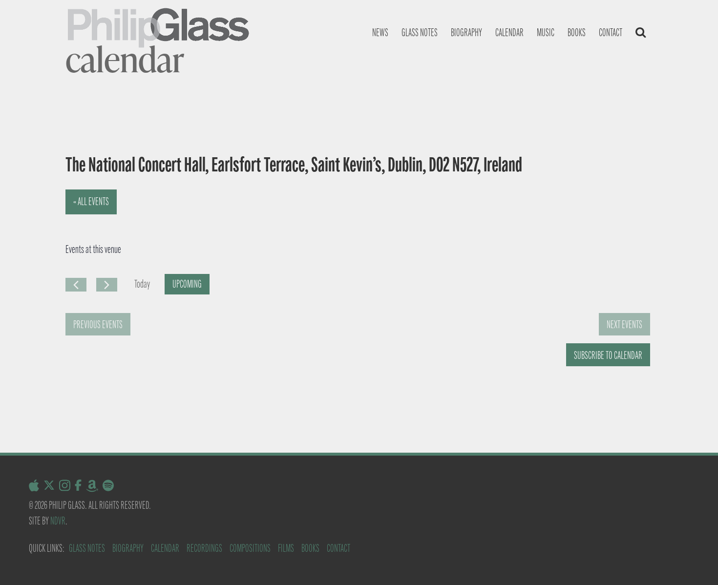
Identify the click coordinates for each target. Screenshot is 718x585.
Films (286, 548)
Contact (610, 32)
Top (694, 561)
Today (142, 284)
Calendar (509, 32)
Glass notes (419, 32)
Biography (466, 32)
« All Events (91, 201)
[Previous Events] (75, 285)
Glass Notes (87, 548)
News (380, 32)
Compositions (250, 548)
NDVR (57, 521)
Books (577, 32)
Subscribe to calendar (608, 355)
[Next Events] (106, 285)
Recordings (204, 548)
